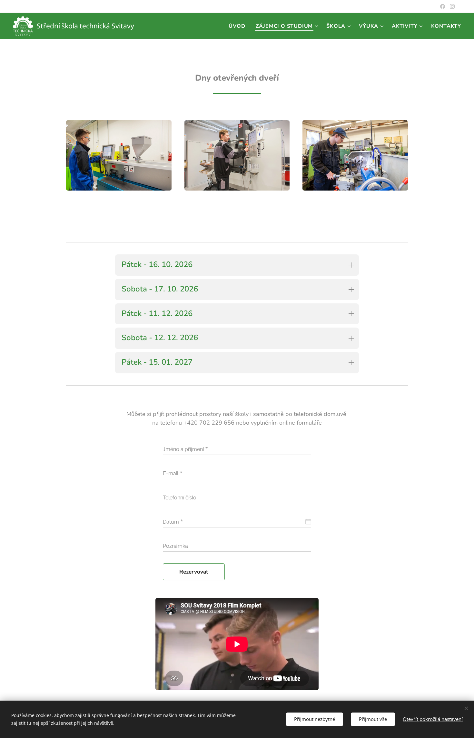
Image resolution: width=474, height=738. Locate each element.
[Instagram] (452, 6)
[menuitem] (238, 26)
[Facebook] (443, 6)
